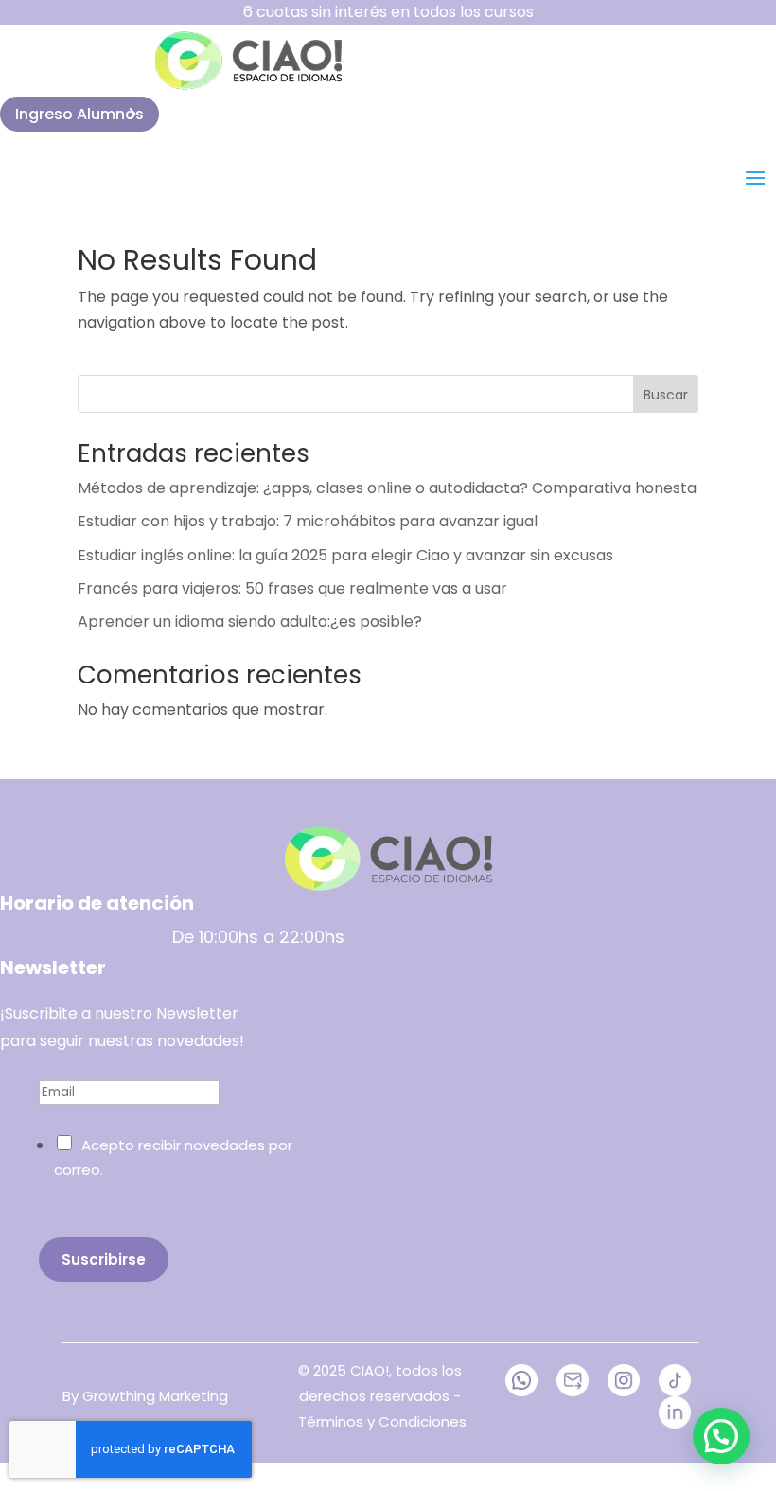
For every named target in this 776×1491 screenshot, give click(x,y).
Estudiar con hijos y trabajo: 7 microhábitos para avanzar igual (308, 521)
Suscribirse (104, 1259)
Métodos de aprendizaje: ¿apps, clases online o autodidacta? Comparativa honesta (387, 488)
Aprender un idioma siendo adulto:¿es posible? (250, 621)
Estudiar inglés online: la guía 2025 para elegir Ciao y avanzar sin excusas (345, 555)
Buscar (666, 394)
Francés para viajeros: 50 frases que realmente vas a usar (292, 588)
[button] (721, 1436)
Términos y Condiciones (382, 1421)
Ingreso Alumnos (79, 114)
